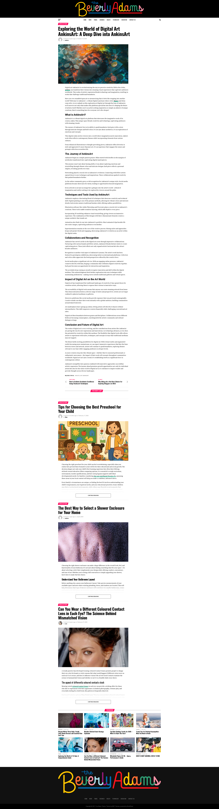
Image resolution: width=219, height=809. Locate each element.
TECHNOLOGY (116, 20)
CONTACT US (132, 20)
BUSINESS (102, 20)
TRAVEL (95, 20)
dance (116, 101)
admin (67, 40)
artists (67, 90)
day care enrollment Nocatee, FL (105, 476)
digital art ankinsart (82, 375)
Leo (66, 623)
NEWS (90, 20)
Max (66, 417)
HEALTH (108, 20)
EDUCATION (124, 20)
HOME (85, 20)
